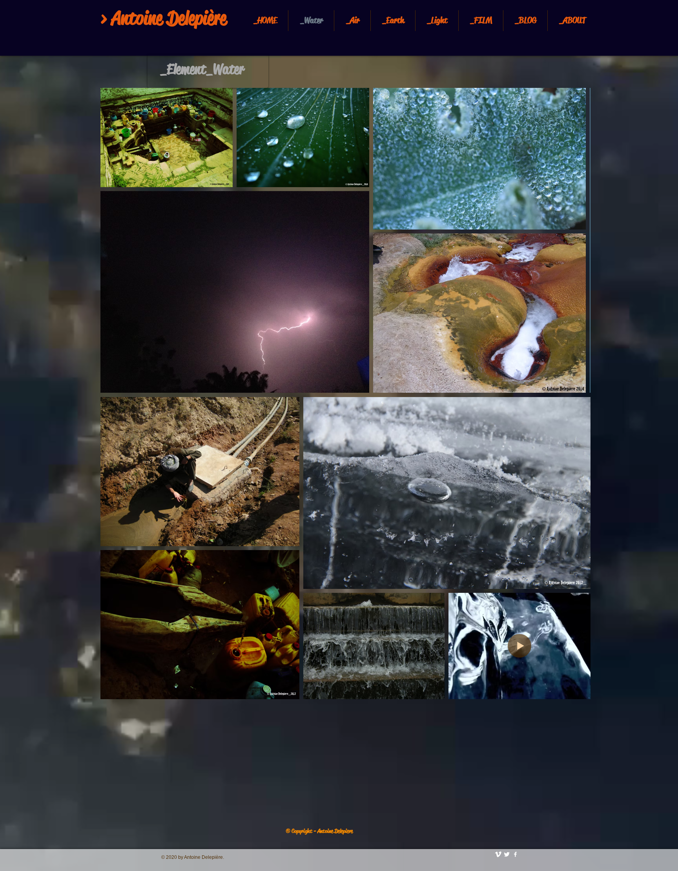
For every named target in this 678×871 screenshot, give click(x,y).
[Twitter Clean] (506, 854)
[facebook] (515, 854)
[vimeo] (498, 854)
